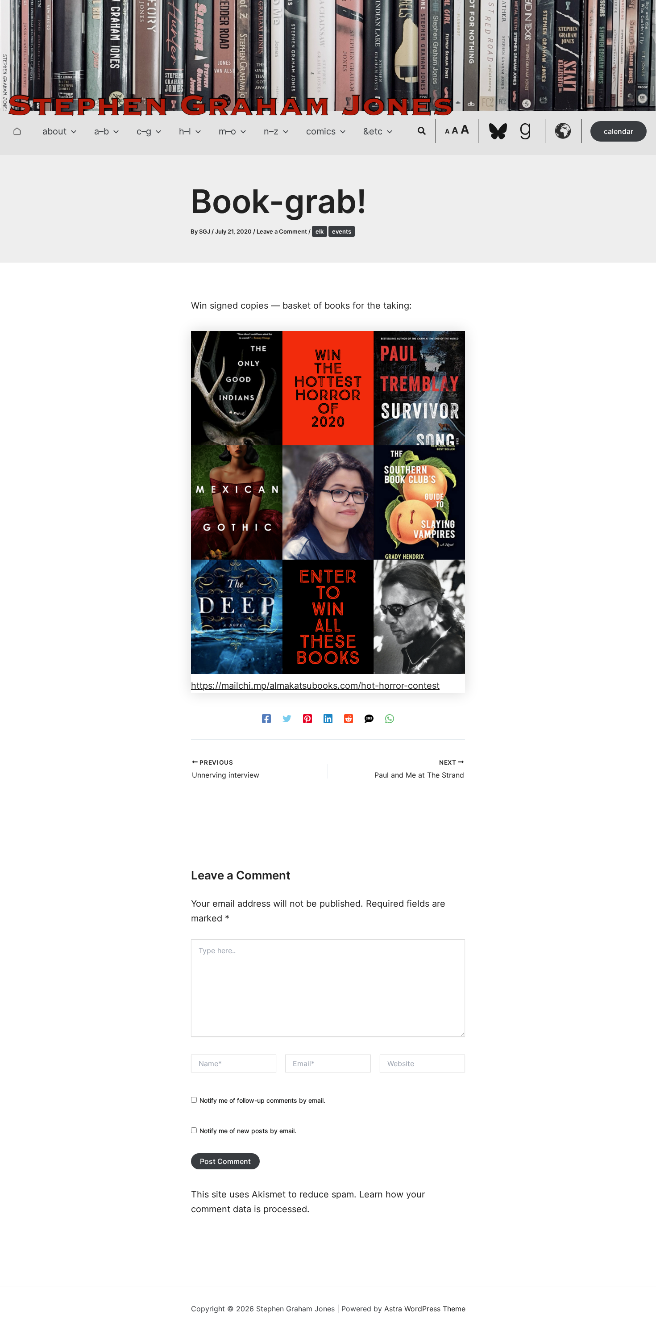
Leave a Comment (282, 231)
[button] (71, 131)
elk (320, 231)
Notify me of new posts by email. (247, 1130)
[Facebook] (266, 718)
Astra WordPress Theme (424, 1308)
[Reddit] (348, 718)
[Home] (16, 131)
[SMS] (369, 718)
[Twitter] (286, 718)
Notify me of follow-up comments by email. (262, 1100)
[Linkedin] (328, 718)
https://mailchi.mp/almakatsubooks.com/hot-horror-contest (315, 685)
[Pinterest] (307, 718)
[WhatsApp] (389, 718)
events (341, 231)
